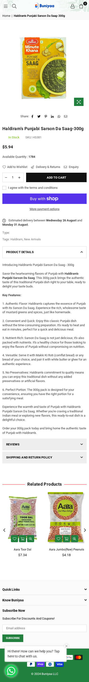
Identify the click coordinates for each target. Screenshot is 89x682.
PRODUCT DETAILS (20, 252)
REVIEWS (12, 444)
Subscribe (13, 638)
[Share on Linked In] (52, 116)
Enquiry (73, 167)
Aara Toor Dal (22, 549)
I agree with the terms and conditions (32, 187)
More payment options (45, 209)
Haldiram (16, 239)
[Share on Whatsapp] (59, 116)
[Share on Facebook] (32, 116)
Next (85, 530)
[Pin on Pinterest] (46, 116)
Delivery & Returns (47, 167)
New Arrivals (32, 239)
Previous (4, 530)
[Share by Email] (66, 116)
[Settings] (72, 5)
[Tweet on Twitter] (39, 116)
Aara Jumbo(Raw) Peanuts (66, 549)
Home (6, 16)
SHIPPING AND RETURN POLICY (29, 457)
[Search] (14, 5)
